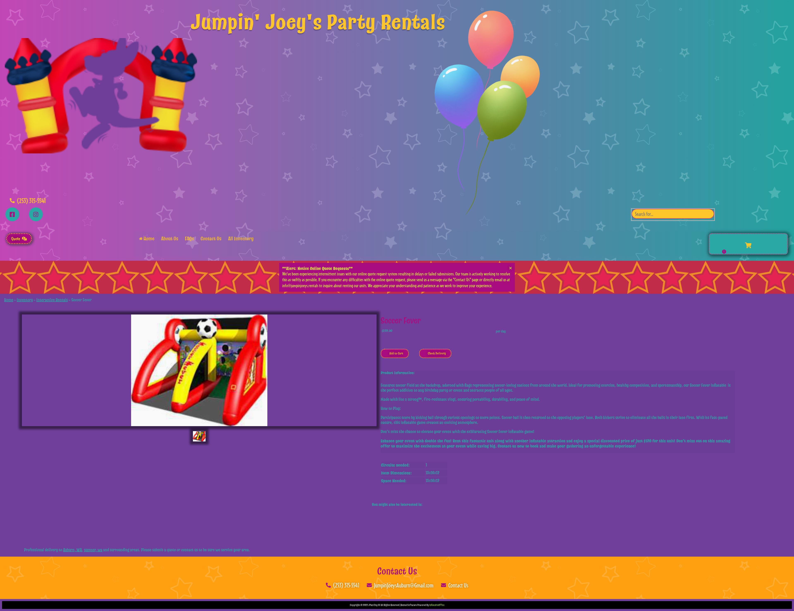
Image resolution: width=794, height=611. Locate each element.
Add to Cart (396, 353)
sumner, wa (93, 549)
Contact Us (397, 571)
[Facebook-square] (12, 214)
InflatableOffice (436, 605)
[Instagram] (36, 214)
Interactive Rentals (52, 300)
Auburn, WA (72, 549)
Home (8, 300)
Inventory (25, 300)
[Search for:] (672, 214)
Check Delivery (436, 353)
